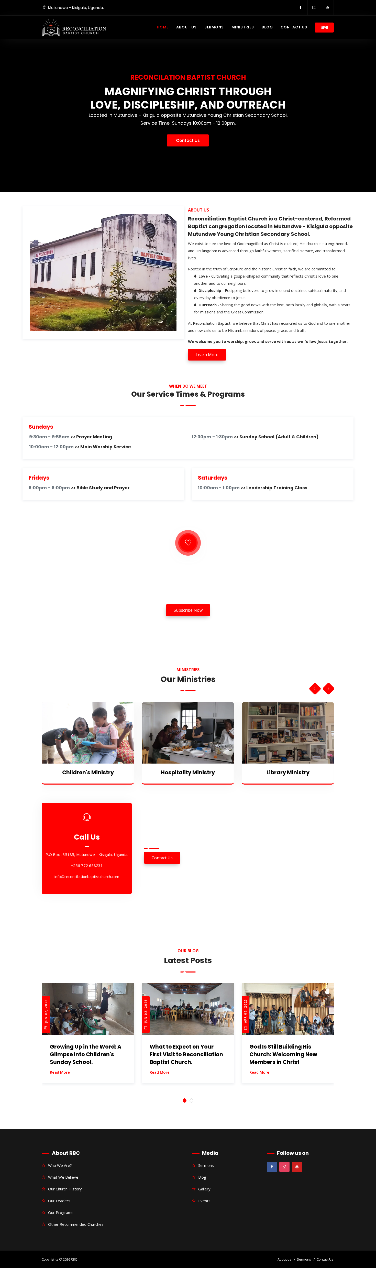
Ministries (242, 27)
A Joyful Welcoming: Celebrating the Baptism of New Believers (286, 1054)
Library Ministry (188, 772)
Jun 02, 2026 (46, 1011)
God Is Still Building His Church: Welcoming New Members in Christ (183, 1054)
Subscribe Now (188, 610)
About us (284, 1259)
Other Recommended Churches (76, 1224)
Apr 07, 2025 (145, 1011)
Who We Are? (60, 1165)
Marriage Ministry (288, 772)
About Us (186, 27)
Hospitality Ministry (88, 772)
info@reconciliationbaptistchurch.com (86, 878)
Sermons (214, 27)
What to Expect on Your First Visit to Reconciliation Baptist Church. (86, 1054)
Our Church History (65, 1188)
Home (163, 27)
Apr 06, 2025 (245, 1011)
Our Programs (60, 1212)
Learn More (207, 354)
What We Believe (63, 1177)
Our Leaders (59, 1200)
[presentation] (314, 688)
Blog (267, 27)
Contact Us (294, 27)
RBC (74, 1259)
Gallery (204, 1188)
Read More (60, 1072)
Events (204, 1200)
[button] (184, 1101)
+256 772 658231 (87, 867)
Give (324, 27)
